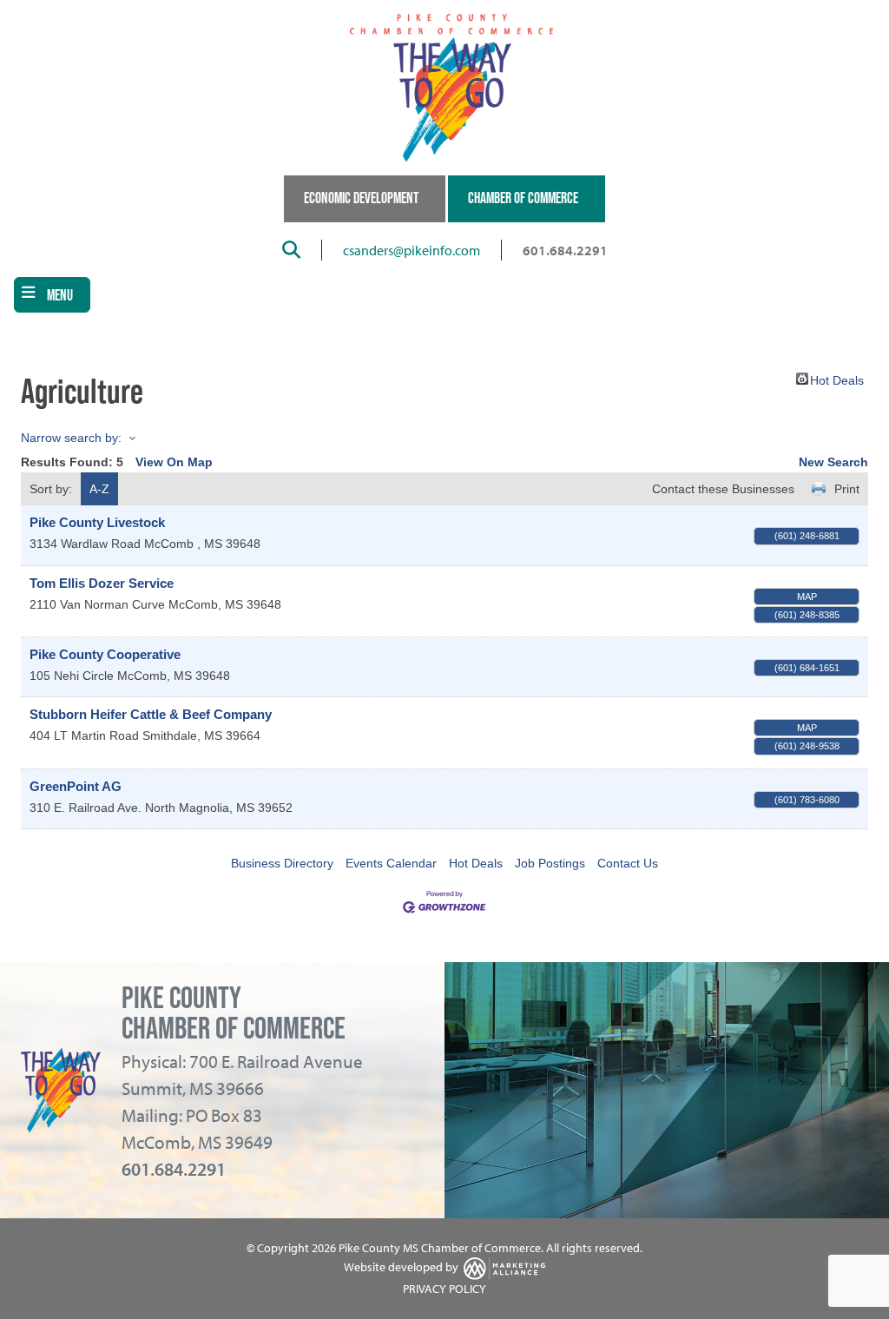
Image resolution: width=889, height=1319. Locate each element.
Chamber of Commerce (523, 198)
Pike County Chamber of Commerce (234, 1012)
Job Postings (550, 863)
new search (833, 462)
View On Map (174, 462)
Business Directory (282, 863)
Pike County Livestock (97, 522)
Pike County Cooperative (105, 654)
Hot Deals (837, 379)
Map (807, 596)
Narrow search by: (71, 438)
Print (846, 489)
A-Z (99, 489)
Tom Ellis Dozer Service (102, 583)
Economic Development (361, 198)
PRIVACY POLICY (444, 1288)
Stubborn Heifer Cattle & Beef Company (151, 714)
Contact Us (627, 863)
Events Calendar (391, 863)
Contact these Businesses (723, 489)
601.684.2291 (565, 250)
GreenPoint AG (76, 786)
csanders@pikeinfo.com (411, 250)
